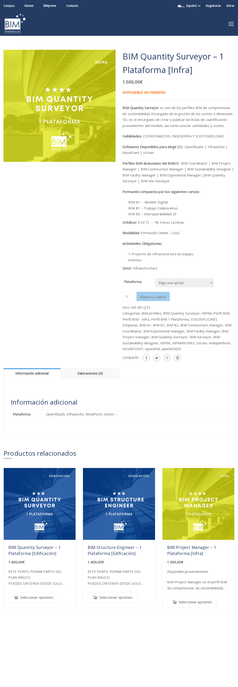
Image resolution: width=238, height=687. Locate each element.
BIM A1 (145, 325)
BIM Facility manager (203, 331)
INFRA (207, 313)
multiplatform (219, 343)
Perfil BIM (221, 313)
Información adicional (32, 373)
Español (191, 6)
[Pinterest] (167, 357)
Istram (201, 343)
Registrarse (213, 6)
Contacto (72, 6)
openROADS (171, 348)
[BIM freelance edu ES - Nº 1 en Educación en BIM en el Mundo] (15, 24)
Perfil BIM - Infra (135, 319)
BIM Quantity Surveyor (181, 313)
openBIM (152, 348)
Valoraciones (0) (90, 373)
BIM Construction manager (201, 325)
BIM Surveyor (201, 337)
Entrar (231, 6)
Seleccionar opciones (36, 597)
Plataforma (133, 281)
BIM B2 (172, 325)
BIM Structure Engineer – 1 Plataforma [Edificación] (115, 550)
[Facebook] (146, 357)
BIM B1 (159, 325)
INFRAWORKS (183, 343)
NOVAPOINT (132, 348)
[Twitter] (156, 357)
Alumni (28, 6)
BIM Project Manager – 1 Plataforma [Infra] (191, 550)
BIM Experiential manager (164, 331)
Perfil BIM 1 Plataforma (170, 319)
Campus (8, 6)
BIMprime (49, 6)
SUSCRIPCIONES (204, 319)
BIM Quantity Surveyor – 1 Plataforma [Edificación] (34, 550)
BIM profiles (151, 313)
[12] (59, 105)
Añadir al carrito (153, 297)
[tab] (32, 373)
